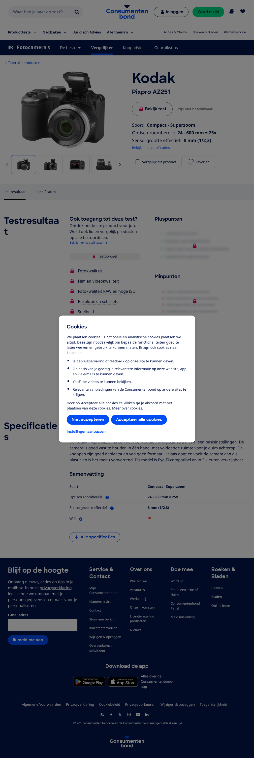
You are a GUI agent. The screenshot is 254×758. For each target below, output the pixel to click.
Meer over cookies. (127, 408)
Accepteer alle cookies (139, 419)
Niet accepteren (88, 419)
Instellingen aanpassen (86, 431)
